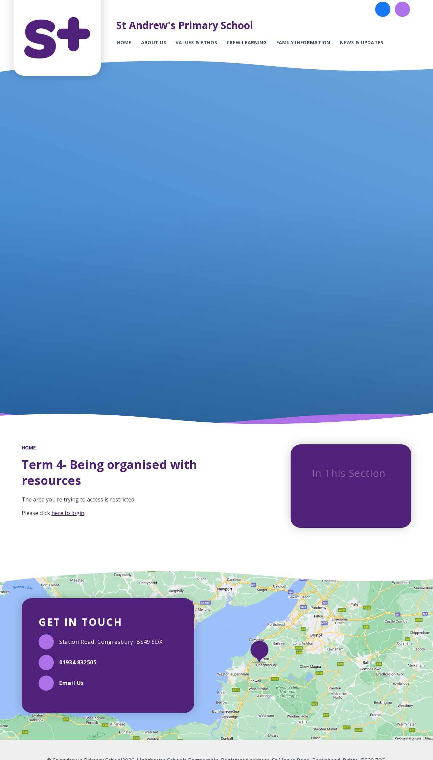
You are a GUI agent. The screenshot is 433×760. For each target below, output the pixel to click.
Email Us (71, 683)
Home (29, 447)
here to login (67, 513)
